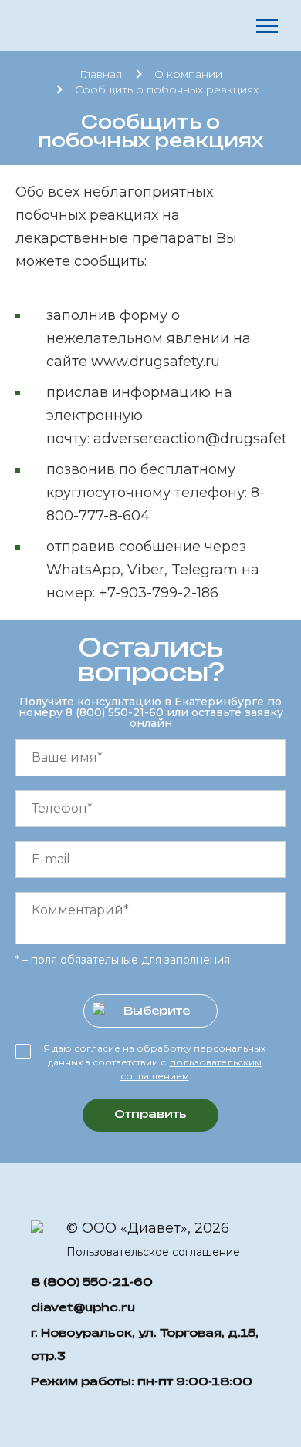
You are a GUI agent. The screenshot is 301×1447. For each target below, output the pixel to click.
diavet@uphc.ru (83, 1307)
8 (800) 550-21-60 (116, 712)
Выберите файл (156, 1012)
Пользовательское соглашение (153, 1252)
